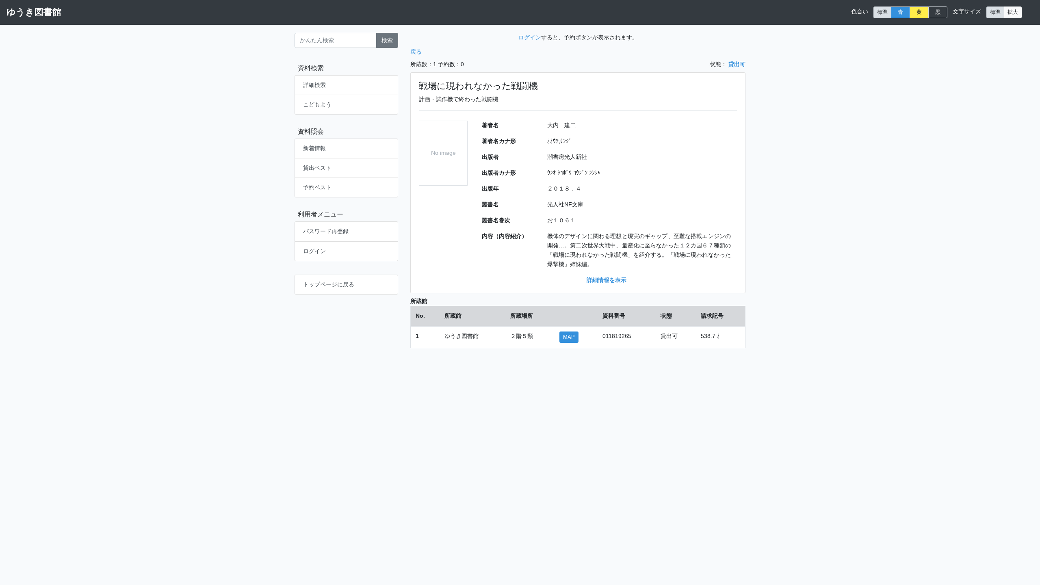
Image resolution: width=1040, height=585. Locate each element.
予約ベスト (317, 187)
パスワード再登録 (326, 231)
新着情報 (314, 148)
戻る (416, 51)
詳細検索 (314, 85)
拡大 (1013, 12)
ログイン (314, 251)
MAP (569, 337)
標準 (882, 12)
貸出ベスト (317, 168)
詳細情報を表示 (606, 280)
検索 (387, 40)
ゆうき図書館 (33, 12)
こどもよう (317, 104)
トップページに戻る (328, 284)
